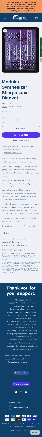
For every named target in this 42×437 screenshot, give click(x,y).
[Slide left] (15, 76)
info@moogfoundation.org (15, 245)
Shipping (4, 106)
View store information (13, 153)
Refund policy (19, 426)
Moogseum (21, 256)
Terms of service (16, 430)
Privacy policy (30, 426)
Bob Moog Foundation (15, 423)
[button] (4, 17)
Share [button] (6, 233)
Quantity (5, 115)
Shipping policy (29, 430)
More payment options (21, 140)
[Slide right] (26, 76)
